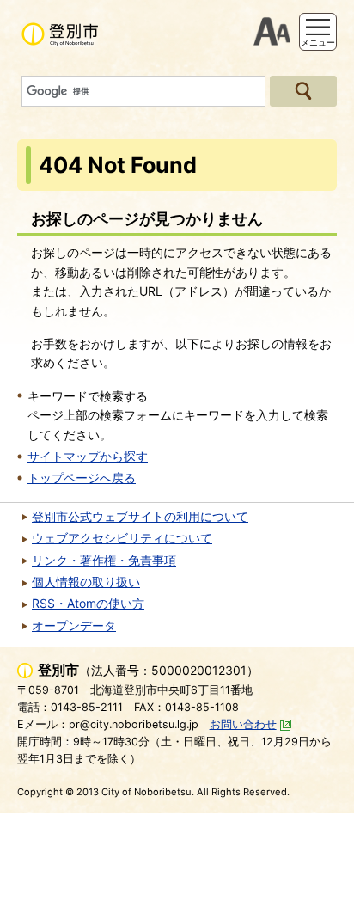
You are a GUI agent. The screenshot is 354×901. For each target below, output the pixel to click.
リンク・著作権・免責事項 (104, 560)
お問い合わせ (243, 724)
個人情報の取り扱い (86, 581)
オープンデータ (74, 625)
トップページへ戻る (81, 477)
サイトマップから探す (87, 456)
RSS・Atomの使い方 (88, 603)
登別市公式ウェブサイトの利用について (140, 516)
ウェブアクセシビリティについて (122, 537)
